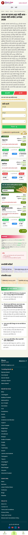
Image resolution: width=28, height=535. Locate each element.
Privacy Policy (5, 512)
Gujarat (3, 422)
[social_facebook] (9, 527)
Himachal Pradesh (6, 473)
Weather (3, 495)
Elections (3, 484)
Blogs (2, 493)
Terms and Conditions (7, 509)
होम (12, 7)
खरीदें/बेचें (23, 144)
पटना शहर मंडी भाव (7, 269)
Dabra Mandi (5, 383)
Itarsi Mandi (4, 375)
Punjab (3, 442)
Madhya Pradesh (6, 397)
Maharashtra (5, 400)
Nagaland (4, 464)
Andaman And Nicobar (7, 420)
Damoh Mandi (5, 378)
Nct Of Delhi (4, 403)
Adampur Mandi (5, 380)
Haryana (3, 470)
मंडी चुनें (3, 113)
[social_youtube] (12, 527)
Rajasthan (4, 431)
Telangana (4, 456)
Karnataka (4, 406)
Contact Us (4, 507)
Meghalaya (4, 428)
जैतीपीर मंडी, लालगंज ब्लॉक (8, 280)
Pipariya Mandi (5, 372)
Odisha (3, 417)
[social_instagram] (19, 527)
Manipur (3, 436)
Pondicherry (4, 411)
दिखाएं (13, 127)
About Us (22, 361)
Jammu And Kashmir (7, 453)
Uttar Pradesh (5, 425)
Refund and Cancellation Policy (10, 518)
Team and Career (6, 515)
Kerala (3, 414)
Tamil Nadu (4, 448)
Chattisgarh (4, 394)
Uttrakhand (4, 434)
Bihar (11, 11)
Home (2, 11)
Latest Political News (7, 487)
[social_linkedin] (15, 527)
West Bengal (4, 467)
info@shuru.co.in (10, 365)
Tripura (3, 459)
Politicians (4, 490)
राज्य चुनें (4, 107)
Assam (3, 450)
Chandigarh (4, 462)
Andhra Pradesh (5, 439)
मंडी (16, 7)
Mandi (7, 11)
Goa (2, 408)
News (2, 481)
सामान (3, 119)
